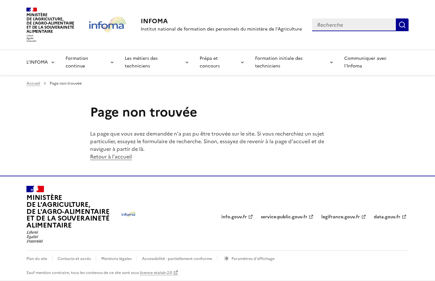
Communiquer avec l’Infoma (365, 62)
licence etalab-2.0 (156, 273)
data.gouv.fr (387, 217)
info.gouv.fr (234, 217)
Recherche (402, 24)
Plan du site (36, 259)
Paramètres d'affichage (253, 259)
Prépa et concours (210, 62)
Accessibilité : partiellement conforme (177, 259)
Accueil (33, 83)
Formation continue (77, 62)
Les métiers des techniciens (141, 62)
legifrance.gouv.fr (340, 217)
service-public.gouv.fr (284, 217)
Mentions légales (116, 259)
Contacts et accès (74, 259)
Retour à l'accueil (111, 156)
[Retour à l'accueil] (129, 214)
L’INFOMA (37, 62)
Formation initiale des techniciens (279, 62)
